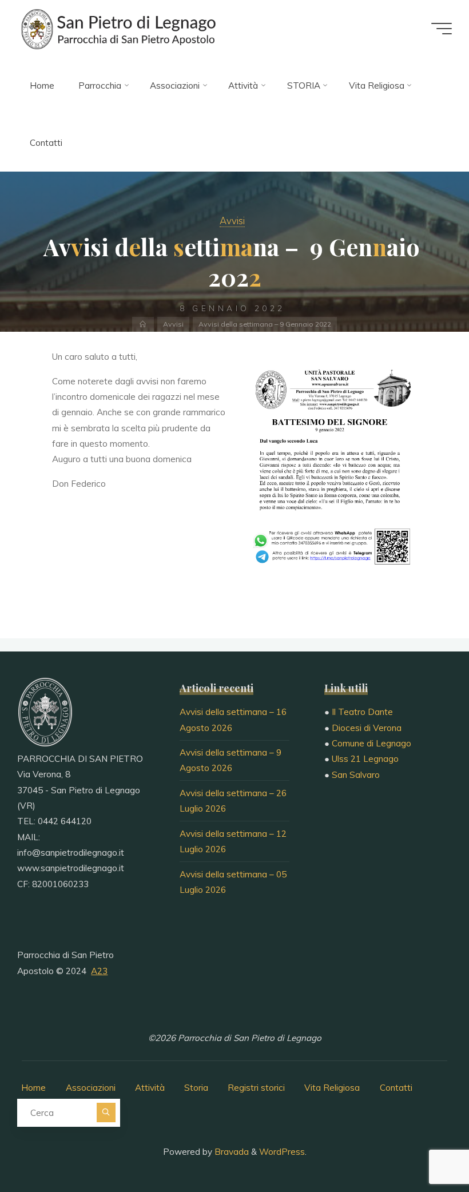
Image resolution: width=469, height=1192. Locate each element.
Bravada (230, 1151)
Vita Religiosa (332, 1087)
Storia (196, 1087)
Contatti (396, 1087)
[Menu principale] (441, 28)
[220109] (330, 472)
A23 (99, 970)
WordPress (282, 1151)
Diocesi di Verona (367, 727)
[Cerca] (106, 1112)
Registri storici (256, 1087)
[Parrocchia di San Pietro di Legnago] (117, 28)
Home (33, 1087)
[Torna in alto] (424, 1147)
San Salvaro (356, 774)
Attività (150, 1087)
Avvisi (232, 220)
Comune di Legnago (371, 743)
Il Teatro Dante (362, 711)
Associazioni (91, 1087)
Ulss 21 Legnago (365, 758)
